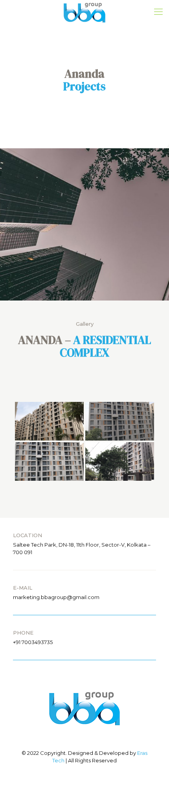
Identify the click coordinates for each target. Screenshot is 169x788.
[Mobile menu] (158, 12)
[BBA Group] (84, 12)
